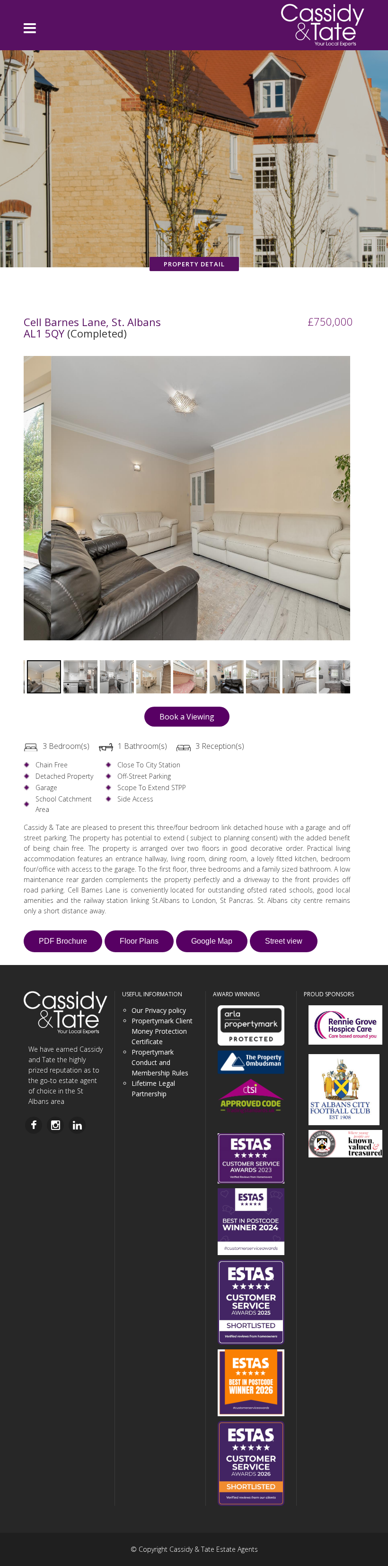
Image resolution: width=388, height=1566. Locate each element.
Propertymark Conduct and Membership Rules (160, 1062)
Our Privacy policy (159, 1010)
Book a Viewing (186, 716)
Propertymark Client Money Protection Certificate (162, 1031)
